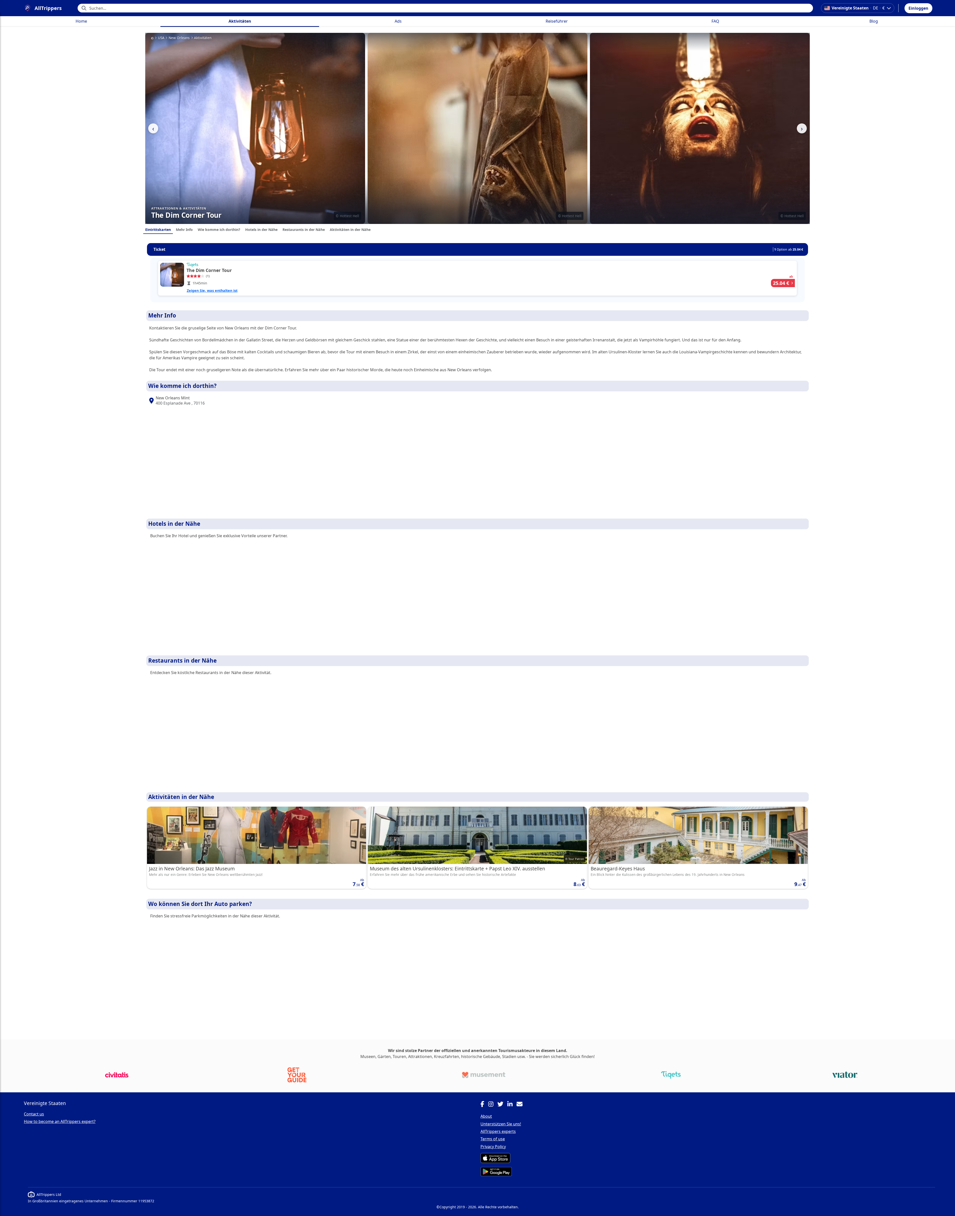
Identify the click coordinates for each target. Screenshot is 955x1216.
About (486, 1116)
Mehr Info (184, 229)
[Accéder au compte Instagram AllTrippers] (492, 1105)
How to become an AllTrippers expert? (60, 1121)
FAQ (715, 21)
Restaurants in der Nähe (304, 229)
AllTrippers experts (498, 1131)
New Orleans (179, 38)
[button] (918, 8)
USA (161, 38)
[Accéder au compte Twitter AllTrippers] (502, 1105)
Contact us (34, 1114)
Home (81, 21)
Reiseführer (557, 21)
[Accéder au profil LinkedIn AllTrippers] (512, 1105)
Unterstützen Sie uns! (500, 1124)
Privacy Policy (493, 1146)
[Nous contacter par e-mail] (521, 1105)
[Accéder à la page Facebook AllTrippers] (484, 1105)
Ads (398, 21)
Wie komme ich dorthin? (219, 229)
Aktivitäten (240, 21)
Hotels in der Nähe (261, 229)
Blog (873, 21)
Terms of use (492, 1139)
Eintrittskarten (158, 229)
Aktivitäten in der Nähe (350, 229)
